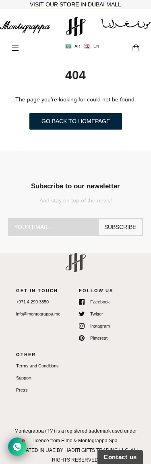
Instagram (100, 326)
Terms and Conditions (37, 365)
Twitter (96, 313)
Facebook (100, 301)
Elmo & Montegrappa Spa (89, 440)
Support (23, 377)
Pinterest (99, 338)
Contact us (120, 457)
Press (22, 390)
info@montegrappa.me (38, 313)
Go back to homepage (75, 121)
